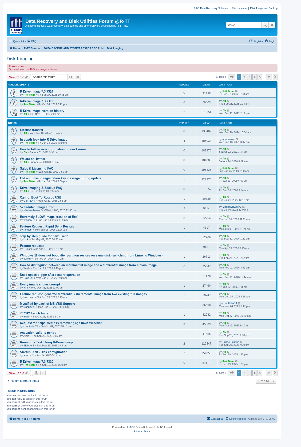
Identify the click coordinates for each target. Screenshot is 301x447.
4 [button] (254, 77)
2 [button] (244, 77)
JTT (26, 287)
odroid (27, 258)
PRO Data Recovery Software (211, 8)
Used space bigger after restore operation (50, 274)
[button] (231, 77)
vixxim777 (29, 220)
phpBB (129, 427)
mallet (27, 316)
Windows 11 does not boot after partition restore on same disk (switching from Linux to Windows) (91, 255)
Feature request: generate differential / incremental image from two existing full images (83, 294)
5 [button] (260, 77)
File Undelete (239, 8)
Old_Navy (29, 200)
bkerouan (29, 297)
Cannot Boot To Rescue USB (40, 197)
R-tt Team (30, 94)
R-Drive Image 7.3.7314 (36, 91)
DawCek (28, 277)
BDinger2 (29, 345)
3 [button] (249, 77)
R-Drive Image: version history (42, 111)
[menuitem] (31, 41)
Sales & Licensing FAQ (36, 168)
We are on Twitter (32, 159)
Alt (224, 100)
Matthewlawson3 (33, 210)
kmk (26, 239)
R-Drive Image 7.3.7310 (36, 361)
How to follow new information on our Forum (53, 149)
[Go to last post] (236, 91)
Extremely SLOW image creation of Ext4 (49, 217)
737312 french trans (34, 313)
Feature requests (32, 246)
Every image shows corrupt (40, 284)
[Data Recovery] (16, 25)
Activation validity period (38, 332)
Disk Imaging (20, 58)
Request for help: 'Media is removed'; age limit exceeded (61, 323)
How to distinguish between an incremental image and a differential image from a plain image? (89, 265)
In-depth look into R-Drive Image (43, 139)
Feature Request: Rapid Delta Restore (47, 226)
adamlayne (228, 139)
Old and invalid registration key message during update (60, 178)
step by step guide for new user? (44, 236)
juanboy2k (29, 306)
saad (26, 355)
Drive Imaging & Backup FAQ (41, 188)
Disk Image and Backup (263, 8)
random (28, 229)
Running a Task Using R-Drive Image (46, 342)
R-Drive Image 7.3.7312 (36, 101)
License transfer (31, 130)
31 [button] (269, 77)
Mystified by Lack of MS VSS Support (47, 303)
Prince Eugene (230, 342)
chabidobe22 (229, 303)
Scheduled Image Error (37, 207)
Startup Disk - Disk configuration (43, 352)
